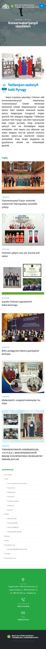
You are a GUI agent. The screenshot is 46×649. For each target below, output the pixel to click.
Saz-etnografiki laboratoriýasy (17, 483)
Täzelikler (7, 554)
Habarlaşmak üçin (10, 558)
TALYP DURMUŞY (13, 527)
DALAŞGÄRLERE (12, 523)
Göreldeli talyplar (13, 501)
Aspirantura (11, 488)
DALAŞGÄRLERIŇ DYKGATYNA (17, 549)
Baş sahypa (18, 19)
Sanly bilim (10, 497)
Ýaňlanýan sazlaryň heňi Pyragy (23, 87)
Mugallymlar (11, 492)
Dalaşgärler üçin (9, 545)
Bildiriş (6, 540)
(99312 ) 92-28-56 (23, 606)
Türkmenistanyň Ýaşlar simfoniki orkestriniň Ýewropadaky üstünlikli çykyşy (19, 204)
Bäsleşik (7, 536)
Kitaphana (10, 505)
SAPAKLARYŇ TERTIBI (14, 532)
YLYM (6, 479)
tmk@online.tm (23, 619)
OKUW (6, 514)
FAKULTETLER (11, 518)
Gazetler (10, 510)
